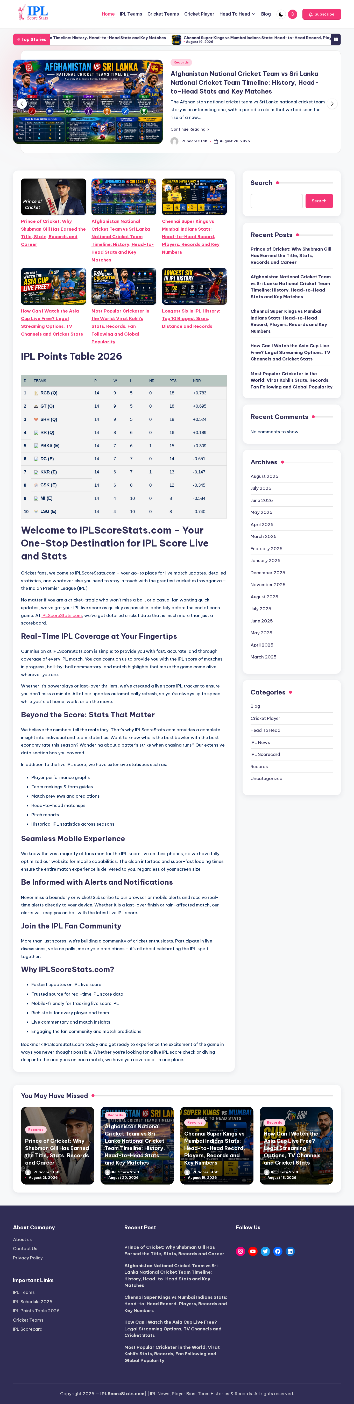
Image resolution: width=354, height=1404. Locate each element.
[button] (321, 14)
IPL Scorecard (265, 754)
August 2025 (264, 597)
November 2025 (268, 584)
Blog (255, 706)
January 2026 (265, 560)
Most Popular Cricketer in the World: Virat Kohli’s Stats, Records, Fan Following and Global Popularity (120, 326)
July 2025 (261, 609)
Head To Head (265, 730)
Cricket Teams (28, 1320)
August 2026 (264, 476)
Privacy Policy (28, 1258)
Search (262, 183)
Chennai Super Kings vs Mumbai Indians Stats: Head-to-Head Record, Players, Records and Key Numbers (231, 37)
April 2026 (262, 524)
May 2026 (261, 512)
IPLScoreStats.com (61, 615)
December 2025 (268, 573)
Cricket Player (265, 718)
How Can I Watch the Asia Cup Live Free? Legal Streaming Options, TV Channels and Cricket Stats (52, 322)
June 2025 (262, 621)
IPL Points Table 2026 (36, 1311)
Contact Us (25, 1248)
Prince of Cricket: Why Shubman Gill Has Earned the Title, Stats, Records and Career (53, 232)
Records (181, 62)
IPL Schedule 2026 (32, 1301)
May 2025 (261, 633)
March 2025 (264, 657)
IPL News (260, 742)
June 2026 (262, 500)
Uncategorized (266, 778)
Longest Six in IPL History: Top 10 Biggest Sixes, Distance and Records (191, 318)
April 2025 (262, 645)
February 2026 (266, 548)
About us (22, 1239)
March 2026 (264, 536)
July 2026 (261, 488)
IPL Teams (24, 1292)
